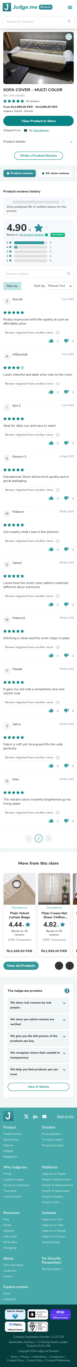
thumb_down (66, 340)
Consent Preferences (58, 1360)
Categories (9, 1299)
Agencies (8, 1231)
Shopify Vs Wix (51, 1202)
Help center (10, 1236)
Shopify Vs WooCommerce (57, 1185)
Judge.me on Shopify (54, 1174)
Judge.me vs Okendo (54, 1231)
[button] (59, 966)
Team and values (13, 1265)
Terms (14, 1357)
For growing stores (53, 1145)
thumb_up (51, 340)
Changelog (9, 1248)
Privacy (25, 1357)
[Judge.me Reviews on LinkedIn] (35, 1116)
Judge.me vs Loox (52, 1219)
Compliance (56, 1357)
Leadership (9, 1271)
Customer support (13, 1179)
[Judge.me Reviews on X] (26, 1116)
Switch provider (51, 1242)
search (69, 21)
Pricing (7, 1174)
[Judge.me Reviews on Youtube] (44, 1116)
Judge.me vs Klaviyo (54, 1236)
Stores (7, 1293)
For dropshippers (51, 1134)
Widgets (8, 1151)
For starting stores (52, 1140)
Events (7, 1225)
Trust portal (9, 1191)
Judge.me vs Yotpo (52, 1225)
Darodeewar (41, 130)
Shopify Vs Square (52, 1197)
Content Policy (15, 1360)
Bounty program (51, 1269)
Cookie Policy (35, 1360)
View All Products (21, 965)
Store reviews (11, 1140)
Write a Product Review (38, 155)
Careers (7, 1276)
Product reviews (12, 1134)
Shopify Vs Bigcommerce (56, 1179)
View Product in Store (39, 121)
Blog (6, 1219)
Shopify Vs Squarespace (56, 1191)
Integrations (10, 1157)
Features (8, 1145)
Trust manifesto (12, 1197)
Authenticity (39, 1357)
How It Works (38, 1087)
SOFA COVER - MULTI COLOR (32, 90)
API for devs (10, 1242)
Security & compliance (16, 1185)
